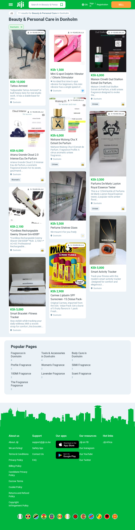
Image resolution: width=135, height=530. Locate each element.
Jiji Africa (107, 442)
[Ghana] (43, 516)
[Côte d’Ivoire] (67, 516)
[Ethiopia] (51, 516)
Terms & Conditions (18, 454)
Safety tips (37, 448)
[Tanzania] (36, 516)
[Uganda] (28, 516)
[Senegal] (59, 516)
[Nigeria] (20, 516)
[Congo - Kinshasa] (91, 516)
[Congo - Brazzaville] (99, 516)
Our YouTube (86, 454)
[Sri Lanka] (83, 516)
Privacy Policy (16, 460)
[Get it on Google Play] (67, 456)
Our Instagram (86, 448)
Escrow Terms (16, 481)
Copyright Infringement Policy (18, 504)
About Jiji (13, 442)
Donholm (14, 27)
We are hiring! (16, 448)
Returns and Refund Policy (19, 495)
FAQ (34, 460)
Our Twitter (85, 460)
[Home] (21, 4)
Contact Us (38, 454)
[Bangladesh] (75, 516)
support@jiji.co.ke (41, 442)
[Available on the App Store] (67, 445)
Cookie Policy (15, 487)
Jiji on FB (84, 442)
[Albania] (107, 516)
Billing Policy (15, 466)
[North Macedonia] (115, 516)
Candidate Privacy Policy (18, 474)
